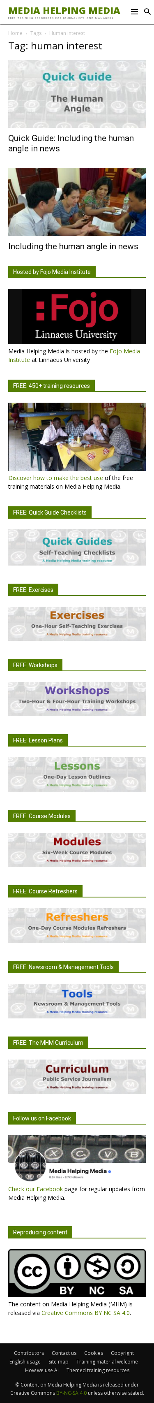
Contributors (29, 1353)
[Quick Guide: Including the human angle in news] (77, 94)
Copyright (122, 1353)
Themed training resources (98, 1370)
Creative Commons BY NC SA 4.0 (85, 1313)
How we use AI (42, 1370)
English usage (25, 1361)
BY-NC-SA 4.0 (71, 1392)
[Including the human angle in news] (77, 202)
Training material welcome (107, 1361)
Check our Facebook (35, 1189)
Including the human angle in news (73, 246)
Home (15, 33)
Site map (58, 1361)
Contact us (64, 1353)
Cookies (93, 1353)
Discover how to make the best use (55, 478)
